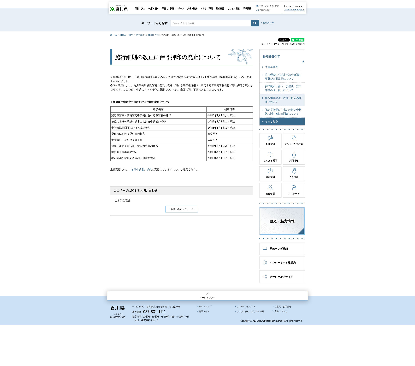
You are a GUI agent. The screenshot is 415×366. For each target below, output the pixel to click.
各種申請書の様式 (141, 169)
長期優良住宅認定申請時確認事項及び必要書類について (283, 76)
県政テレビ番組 (279, 248)
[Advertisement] (207, 337)
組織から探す (126, 35)
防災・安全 (140, 8)
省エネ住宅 (271, 67)
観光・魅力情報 (282, 221)
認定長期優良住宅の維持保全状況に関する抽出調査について (283, 111)
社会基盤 (220, 8)
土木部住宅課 (122, 200)
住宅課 (139, 35)
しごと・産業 (233, 8)
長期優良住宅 (152, 35)
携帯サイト (204, 311)
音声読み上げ (264, 10)
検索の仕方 (268, 23)
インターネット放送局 (283, 262)
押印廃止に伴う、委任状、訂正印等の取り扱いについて (283, 88)
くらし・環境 (207, 8)
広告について (280, 311)
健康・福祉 (153, 8)
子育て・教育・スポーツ (173, 8)
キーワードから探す (154, 23)
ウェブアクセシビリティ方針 (250, 311)
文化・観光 (192, 8)
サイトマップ (205, 306)
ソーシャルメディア (281, 276)
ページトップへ (207, 297)
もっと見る (271, 121)
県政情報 (247, 8)
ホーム (113, 35)
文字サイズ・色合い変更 (269, 6)
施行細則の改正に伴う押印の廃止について (283, 100)
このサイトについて (246, 306)
